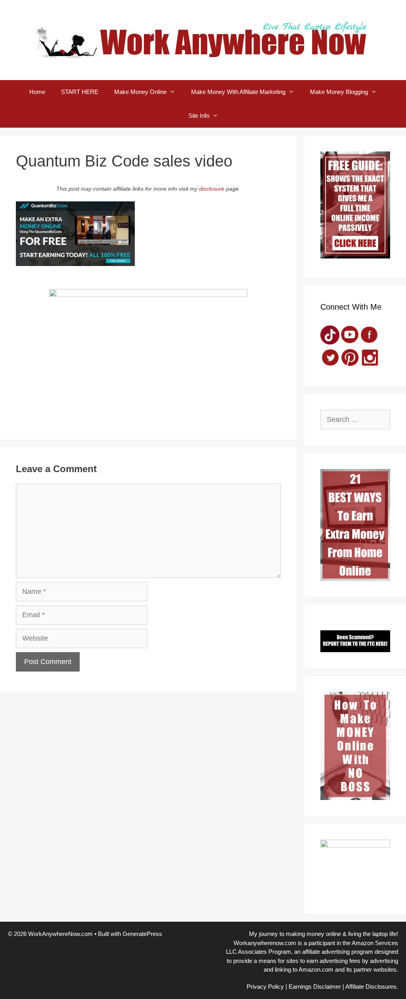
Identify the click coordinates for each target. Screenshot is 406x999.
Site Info (198, 115)
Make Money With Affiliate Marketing (238, 91)
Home (37, 91)
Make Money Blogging (339, 91)
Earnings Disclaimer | (316, 986)
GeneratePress (142, 933)
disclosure (211, 189)
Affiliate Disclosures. (371, 986)
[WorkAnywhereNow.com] (203, 40)
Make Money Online (140, 91)
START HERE (79, 91)
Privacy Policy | (267, 986)
